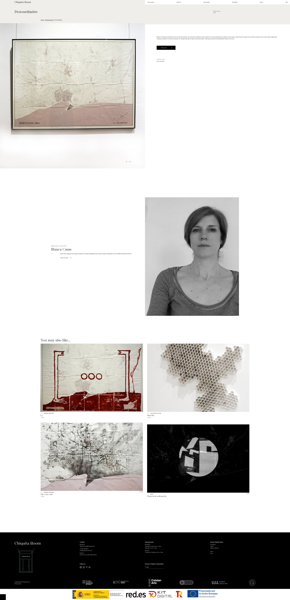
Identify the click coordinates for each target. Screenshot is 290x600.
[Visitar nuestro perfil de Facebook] (84, 567)
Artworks (207, 2)
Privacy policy (17, 583)
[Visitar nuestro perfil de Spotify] (89, 567)
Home (42, 20)
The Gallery (150, 2)
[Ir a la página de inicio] (72, 2)
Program (234, 2)
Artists (179, 2)
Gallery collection (214, 548)
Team (211, 551)
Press (211, 553)
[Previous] (126, 161)
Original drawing (49, 20)
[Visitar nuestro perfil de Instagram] (81, 567)
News (261, 2)
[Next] (129, 161)
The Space (213, 544)
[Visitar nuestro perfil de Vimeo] (87, 567)
